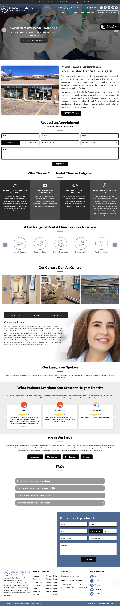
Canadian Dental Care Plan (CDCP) (54, 2)
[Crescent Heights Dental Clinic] (17, 9)
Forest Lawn (35, 457)
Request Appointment (108, 12)
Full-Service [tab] (57, 315)
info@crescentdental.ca (75, 580)
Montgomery (52, 457)
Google (97, 585)
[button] (113, 417)
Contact (91, 12)
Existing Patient (30, 142)
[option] (20, 289)
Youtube (98, 589)
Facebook (98, 581)
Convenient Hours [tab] (15, 315)
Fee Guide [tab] (36, 315)
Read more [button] (23, 426)
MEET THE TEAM (71, 113)
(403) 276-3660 (92, 8)
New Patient (11, 142)
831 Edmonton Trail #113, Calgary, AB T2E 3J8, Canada (65, 8)
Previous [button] (3, 30)
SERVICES (73, 12)
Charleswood (70, 457)
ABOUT (64, 12)
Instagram (98, 576)
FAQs (82, 12)
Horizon (86, 457)
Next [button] (116, 30)
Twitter (97, 594)
